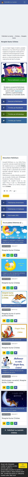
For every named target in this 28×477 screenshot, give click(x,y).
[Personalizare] (4, 255)
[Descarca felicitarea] (8, 255)
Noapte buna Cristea (11, 250)
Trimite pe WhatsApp (15, 114)
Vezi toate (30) (13, 215)
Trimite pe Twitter (14, 120)
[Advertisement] (14, 19)
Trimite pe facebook (15, 108)
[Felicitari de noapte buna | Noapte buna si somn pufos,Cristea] (14, 297)
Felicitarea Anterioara (15, 203)
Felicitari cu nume (7, 36)
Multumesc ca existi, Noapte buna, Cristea (14, 381)
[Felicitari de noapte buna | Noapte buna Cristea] (14, 232)
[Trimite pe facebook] (15, 255)
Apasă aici (19, 91)
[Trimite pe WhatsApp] (11, 255)
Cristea (17, 36)
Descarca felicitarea (14, 101)
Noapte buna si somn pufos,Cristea (11, 315)
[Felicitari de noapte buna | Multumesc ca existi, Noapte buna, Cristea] (14, 362)
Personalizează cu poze (16, 80)
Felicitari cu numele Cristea (15, 431)
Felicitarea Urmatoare (15, 209)
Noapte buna (6, 246)
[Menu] (24, 2)
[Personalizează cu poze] (14, 70)
